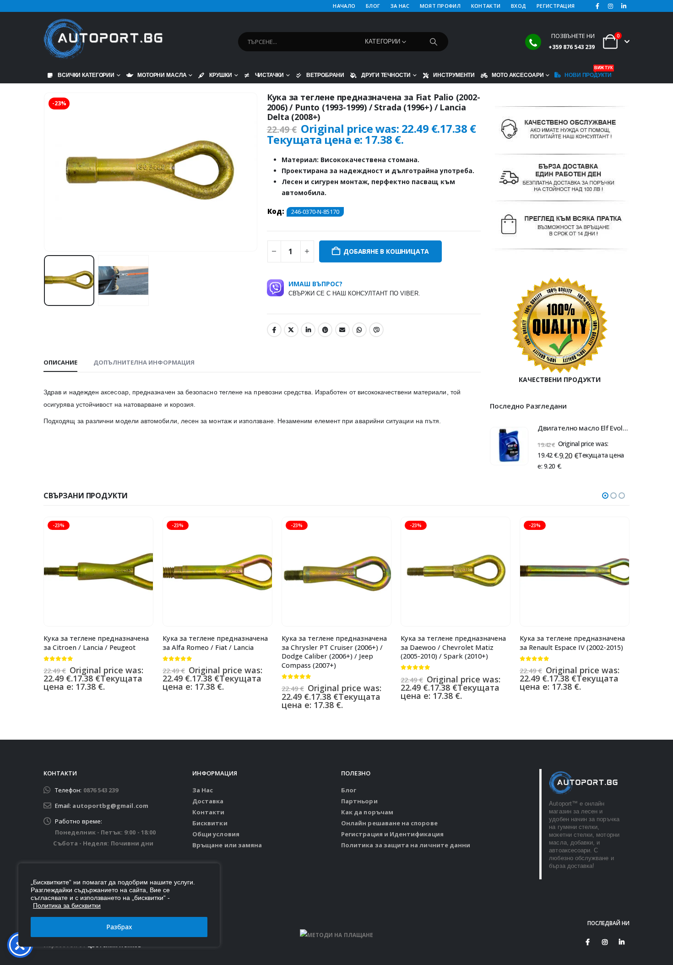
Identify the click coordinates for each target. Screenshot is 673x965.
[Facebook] (597, 6)
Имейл (342, 329)
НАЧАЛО (344, 5)
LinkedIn (308, 329)
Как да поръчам (367, 812)
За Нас (202, 790)
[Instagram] (611, 6)
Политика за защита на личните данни (405, 845)
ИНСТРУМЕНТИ (454, 75)
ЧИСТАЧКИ (269, 75)
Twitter (291, 329)
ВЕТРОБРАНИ (325, 75)
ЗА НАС (400, 5)
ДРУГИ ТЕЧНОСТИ (385, 75)
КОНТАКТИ (485, 5)
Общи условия (215, 834)
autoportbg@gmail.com (110, 805)
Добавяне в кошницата (386, 251)
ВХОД (518, 5)
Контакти (208, 812)
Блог (348, 790)
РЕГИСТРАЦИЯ (556, 5)
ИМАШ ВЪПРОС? (354, 288)
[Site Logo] (103, 39)
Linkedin (622, 942)
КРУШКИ (220, 75)
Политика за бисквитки (67, 905)
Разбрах (119, 926)
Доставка (208, 801)
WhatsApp (359, 329)
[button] (46, 172)
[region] (119, 905)
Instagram (605, 942)
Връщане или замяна (227, 845)
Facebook (274, 329)
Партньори (359, 801)
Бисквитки (210, 823)
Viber (376, 329)
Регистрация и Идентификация (392, 834)
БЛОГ (373, 5)
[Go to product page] (509, 446)
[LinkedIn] (624, 6)
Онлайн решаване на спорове (389, 823)
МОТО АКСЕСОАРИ (517, 75)
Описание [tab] (60, 362)
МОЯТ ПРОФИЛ (440, 5)
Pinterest (325, 329)
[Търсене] (433, 42)
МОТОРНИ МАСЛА (161, 75)
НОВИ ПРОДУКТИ (588, 73)
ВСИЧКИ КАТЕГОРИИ (86, 75)
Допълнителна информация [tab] (144, 362)
